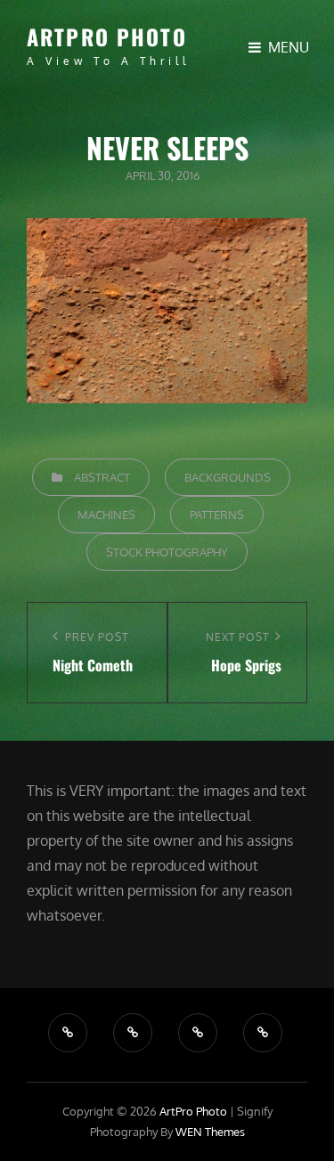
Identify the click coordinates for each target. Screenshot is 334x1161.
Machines (106, 514)
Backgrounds (227, 477)
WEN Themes (210, 1131)
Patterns (217, 514)
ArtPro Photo (107, 36)
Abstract (102, 477)
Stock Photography (167, 552)
